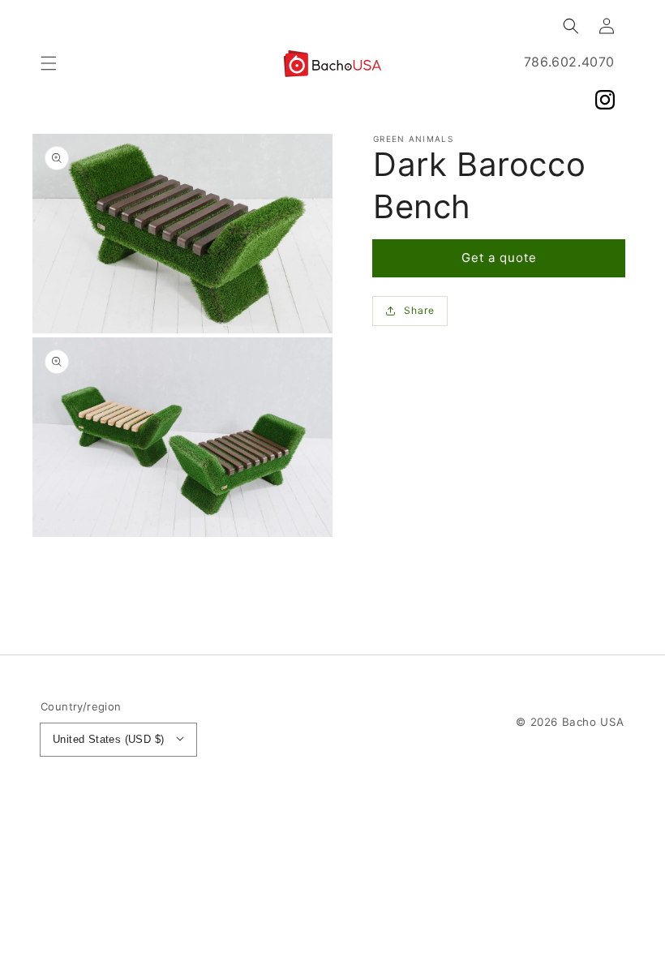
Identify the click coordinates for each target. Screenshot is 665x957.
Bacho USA (593, 721)
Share (419, 310)
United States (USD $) (108, 739)
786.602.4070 (569, 62)
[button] (48, 63)
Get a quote (499, 257)
